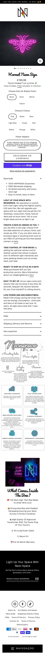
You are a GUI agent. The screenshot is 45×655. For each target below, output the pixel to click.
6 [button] (24, 68)
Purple (24, 123)
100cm (32, 97)
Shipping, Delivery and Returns (18, 323)
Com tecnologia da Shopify (29, 636)
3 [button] (19, 68)
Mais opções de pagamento (22, 171)
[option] (22, 43)
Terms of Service (28, 621)
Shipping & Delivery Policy (28, 614)
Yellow (11, 130)
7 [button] (26, 68)
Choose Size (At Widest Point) (22, 91)
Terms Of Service (19, 617)
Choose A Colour (22, 111)
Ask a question (10, 331)
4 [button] (21, 68)
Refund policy (22, 625)
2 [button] (17, 68)
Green (22, 116)
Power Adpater (22, 137)
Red (34, 123)
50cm (11, 97)
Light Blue (13, 123)
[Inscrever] (37, 578)
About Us (11, 610)
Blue (31, 116)
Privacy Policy (34, 617)
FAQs (6, 316)
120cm (22, 104)
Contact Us (14, 621)
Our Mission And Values (27, 610)
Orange (22, 130)
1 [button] (15, 68)
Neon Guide (10, 614)
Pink (12, 116)
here (16, 241)
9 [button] (30, 68)
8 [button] (28, 68)
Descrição (8, 178)
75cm (21, 97)
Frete (19, 86)
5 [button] (23, 68)
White (32, 130)
